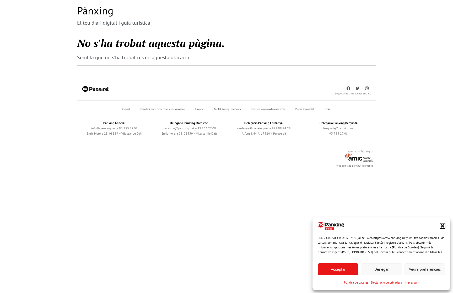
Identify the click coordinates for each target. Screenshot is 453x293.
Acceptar (338, 269)
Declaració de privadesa (386, 282)
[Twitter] (358, 88)
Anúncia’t (126, 109)
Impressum (412, 282)
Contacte (199, 109)
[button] (442, 225)
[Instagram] (367, 88)
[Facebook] (348, 88)
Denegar (381, 269)
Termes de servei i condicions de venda (268, 109)
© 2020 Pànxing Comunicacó (227, 109)
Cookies (328, 109)
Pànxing (95, 10)
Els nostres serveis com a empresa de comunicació (163, 109)
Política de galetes (356, 282)
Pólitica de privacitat (304, 109)
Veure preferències (425, 269)
